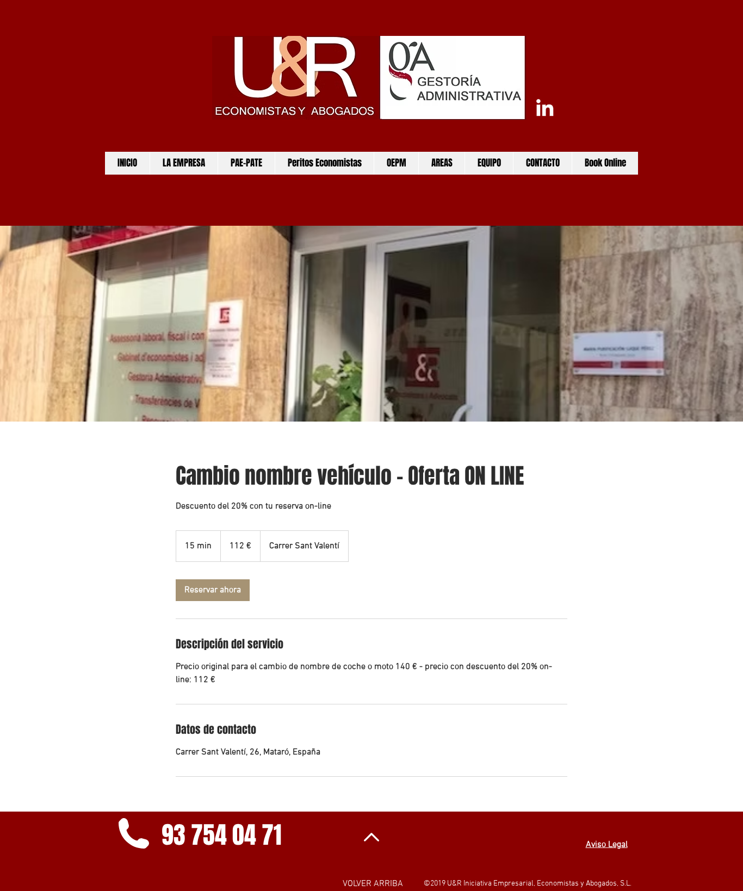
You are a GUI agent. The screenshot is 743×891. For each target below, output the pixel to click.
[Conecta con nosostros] (545, 107)
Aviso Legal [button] (607, 844)
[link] (213, 590)
